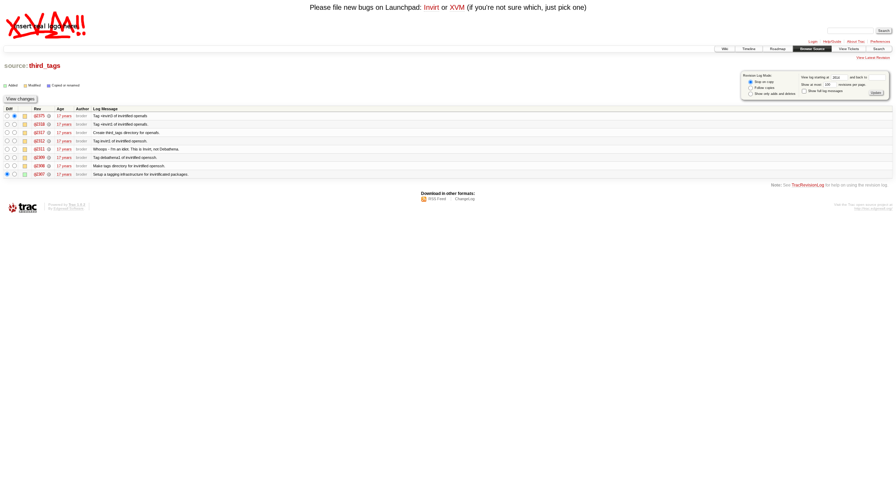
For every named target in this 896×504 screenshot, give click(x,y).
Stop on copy (764, 82)
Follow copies (764, 88)
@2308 (39, 165)
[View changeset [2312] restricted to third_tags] (49, 141)
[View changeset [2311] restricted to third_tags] (49, 149)
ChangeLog (465, 199)
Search (879, 49)
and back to (859, 77)
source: (16, 65)
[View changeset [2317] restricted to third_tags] (49, 132)
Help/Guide (832, 41)
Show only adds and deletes (775, 94)
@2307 (39, 174)
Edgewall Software (69, 208)
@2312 (39, 141)
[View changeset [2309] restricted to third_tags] (49, 157)
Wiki (725, 49)
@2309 (39, 157)
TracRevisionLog (808, 185)
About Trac (856, 41)
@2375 (39, 115)
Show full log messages (825, 91)
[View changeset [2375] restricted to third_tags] (49, 115)
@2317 (39, 132)
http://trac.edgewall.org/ (873, 208)
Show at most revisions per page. (833, 84)
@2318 (39, 124)
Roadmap (778, 49)
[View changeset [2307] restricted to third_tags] (49, 174)
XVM (457, 7)
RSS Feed (437, 199)
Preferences (880, 41)
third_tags (45, 65)
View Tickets (849, 49)
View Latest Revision (873, 57)
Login (813, 41)
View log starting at (815, 77)
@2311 (39, 149)
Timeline (749, 49)
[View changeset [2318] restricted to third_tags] (49, 124)
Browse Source (812, 49)
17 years (64, 116)
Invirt (431, 7)
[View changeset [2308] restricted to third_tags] (49, 165)
